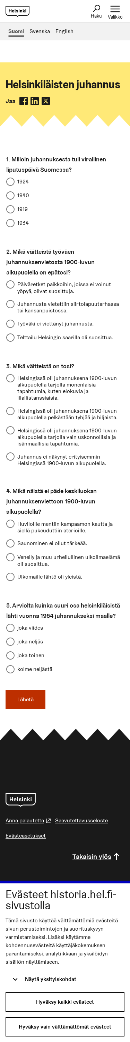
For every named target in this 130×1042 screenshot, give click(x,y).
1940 (23, 195)
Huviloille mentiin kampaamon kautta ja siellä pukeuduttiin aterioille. (65, 527)
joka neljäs (30, 641)
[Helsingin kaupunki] (21, 800)
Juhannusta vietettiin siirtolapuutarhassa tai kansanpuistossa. (68, 307)
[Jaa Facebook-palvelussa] (23, 101)
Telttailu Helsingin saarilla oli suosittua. (65, 337)
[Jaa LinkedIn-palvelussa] (34, 101)
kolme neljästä (34, 669)
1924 (23, 181)
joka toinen (30, 655)
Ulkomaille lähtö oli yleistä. (49, 576)
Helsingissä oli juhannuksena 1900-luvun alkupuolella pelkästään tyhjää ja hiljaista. (67, 414)
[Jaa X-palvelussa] (45, 101)
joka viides (30, 627)
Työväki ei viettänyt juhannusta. (55, 323)
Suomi (16, 31)
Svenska (39, 31)
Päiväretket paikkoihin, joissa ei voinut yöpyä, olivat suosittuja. (64, 287)
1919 (22, 209)
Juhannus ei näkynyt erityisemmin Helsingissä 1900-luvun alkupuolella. (61, 460)
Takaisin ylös (91, 856)
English (64, 31)
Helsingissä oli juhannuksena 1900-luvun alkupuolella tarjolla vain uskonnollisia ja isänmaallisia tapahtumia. (67, 437)
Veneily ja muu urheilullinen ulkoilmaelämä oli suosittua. (68, 560)
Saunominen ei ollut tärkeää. (52, 543)
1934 (23, 223)
